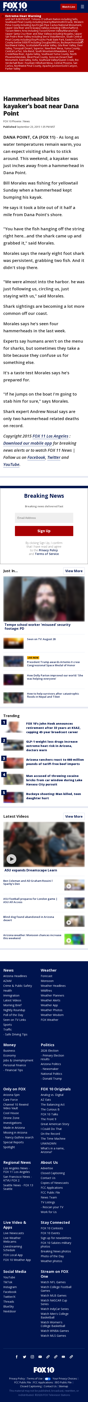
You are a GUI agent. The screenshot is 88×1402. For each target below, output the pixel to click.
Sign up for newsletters (56, 1238)
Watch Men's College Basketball (55, 1315)
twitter (24, 1357)
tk (48, 1357)
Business (9, 1050)
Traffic (7, 1029)
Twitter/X (9, 1297)
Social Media (14, 1271)
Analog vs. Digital (52, 1095)
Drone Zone (11, 1118)
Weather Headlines (53, 986)
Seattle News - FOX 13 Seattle (18, 1187)
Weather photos (51, 1261)
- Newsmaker (50, 1069)
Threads (8, 1301)
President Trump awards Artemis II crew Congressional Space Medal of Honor (53, 663)
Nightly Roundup (14, 1010)
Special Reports (13, 1142)
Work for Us (49, 1212)
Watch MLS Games (53, 1336)
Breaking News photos (56, 1251)
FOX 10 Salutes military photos (56, 1244)
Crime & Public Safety (17, 986)
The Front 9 (48, 1119)
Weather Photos (51, 1010)
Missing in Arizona (15, 1132)
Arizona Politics (51, 1064)
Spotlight (9, 1147)
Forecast (46, 976)
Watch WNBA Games (55, 1331)
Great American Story (55, 1124)
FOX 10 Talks (49, 1114)
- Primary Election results (52, 1057)
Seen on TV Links (14, 1020)
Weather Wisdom (52, 1015)
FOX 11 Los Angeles (50, 436)
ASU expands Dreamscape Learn (31, 870)
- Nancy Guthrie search (18, 1137)
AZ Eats (46, 1100)
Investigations (12, 1123)
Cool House (11, 1113)
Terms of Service (47, 554)
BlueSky (8, 1306)
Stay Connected (55, 1222)
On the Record (50, 1134)
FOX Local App (13, 1255)
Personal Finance (14, 1065)
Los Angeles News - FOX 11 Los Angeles (16, 1170)
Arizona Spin (11, 1095)
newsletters (71, 1357)
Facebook (36, 457)
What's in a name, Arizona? (52, 1150)
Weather (49, 970)
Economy (9, 1055)
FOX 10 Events (50, 1233)
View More (74, 571)
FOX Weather (49, 1020)
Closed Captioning (53, 1173)
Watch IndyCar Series (55, 1309)
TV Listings (48, 1202)
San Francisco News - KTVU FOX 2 (17, 1178)
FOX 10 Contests (52, 1228)
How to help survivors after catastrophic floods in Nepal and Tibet (53, 695)
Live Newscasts (13, 1233)
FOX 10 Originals (56, 1089)
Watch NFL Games (53, 1282)
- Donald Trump (51, 1078)
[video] (44, 844)
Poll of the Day (13, 1015)
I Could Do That (51, 1129)
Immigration (11, 995)
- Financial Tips (13, 1070)
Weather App (49, 1005)
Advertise (47, 1168)
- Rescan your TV (52, 1207)
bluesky (55, 1357)
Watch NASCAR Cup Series (54, 1302)
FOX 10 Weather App (17, 1260)
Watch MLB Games (54, 1295)
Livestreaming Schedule (12, 1248)
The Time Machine (53, 1138)
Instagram (10, 1287)
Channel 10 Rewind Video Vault (15, 1106)
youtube (40, 1357)
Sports (7, 1025)
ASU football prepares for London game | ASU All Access (30, 900)
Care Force (10, 1100)
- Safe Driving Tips (15, 1034)
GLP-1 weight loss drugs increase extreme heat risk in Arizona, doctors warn (52, 746)
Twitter (53, 457)
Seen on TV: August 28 (41, 639)
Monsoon (47, 981)
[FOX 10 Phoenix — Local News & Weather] (15, 6)
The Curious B (50, 1109)
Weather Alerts (50, 1000)
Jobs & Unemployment (18, 1060)
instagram (32, 1357)
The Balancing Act (53, 1104)
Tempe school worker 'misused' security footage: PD (37, 626)
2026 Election (50, 1050)
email (63, 1357)
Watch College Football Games (56, 1289)
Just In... (10, 570)
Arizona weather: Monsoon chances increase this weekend (32, 936)
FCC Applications (52, 1188)
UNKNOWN (48, 1143)
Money (9, 1044)
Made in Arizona (14, 1128)
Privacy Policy (48, 550)
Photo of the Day (52, 1256)
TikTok (7, 1282)
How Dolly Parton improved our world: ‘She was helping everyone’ (55, 677)
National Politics (51, 1074)
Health (7, 990)
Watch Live (68, 6)
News (26, 121)
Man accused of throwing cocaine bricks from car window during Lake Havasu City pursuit (54, 780)
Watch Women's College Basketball (53, 1324)
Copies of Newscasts (55, 1183)
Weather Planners (52, 995)
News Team (49, 1197)
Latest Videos (16, 816)
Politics (47, 1044)
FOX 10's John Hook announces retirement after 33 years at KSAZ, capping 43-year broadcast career (53, 728)
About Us (49, 1162)
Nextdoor (9, 1311)
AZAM (7, 981)
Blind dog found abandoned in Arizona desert (28, 918)
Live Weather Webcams (12, 1239)
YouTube (11, 464)
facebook (17, 1357)
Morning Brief (12, 1005)
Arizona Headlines (15, 976)
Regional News (17, 1162)
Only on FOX (14, 1089)
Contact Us (48, 1178)
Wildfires (46, 990)
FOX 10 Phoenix (12, 121)
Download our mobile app (27, 443)
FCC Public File (50, 1192)
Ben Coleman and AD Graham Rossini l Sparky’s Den (28, 882)
